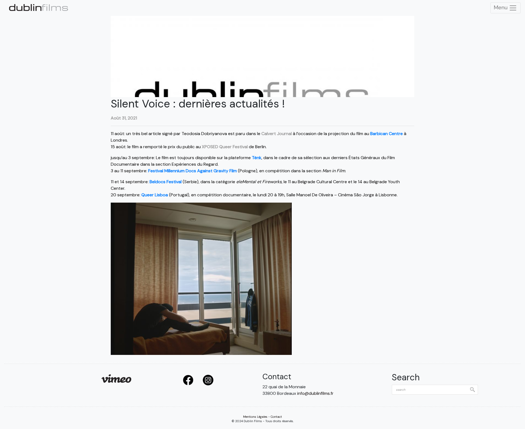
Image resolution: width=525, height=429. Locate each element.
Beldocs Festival (166, 182)
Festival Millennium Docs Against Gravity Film (192, 171)
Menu (501, 7)
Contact (276, 417)
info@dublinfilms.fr (315, 393)
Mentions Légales (255, 417)
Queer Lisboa (154, 195)
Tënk (256, 157)
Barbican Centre (386, 133)
